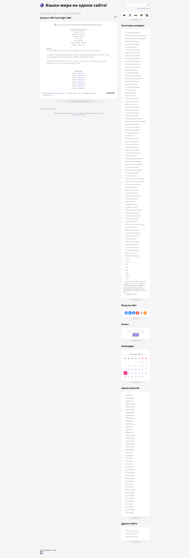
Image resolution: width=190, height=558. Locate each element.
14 (132, 369)
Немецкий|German (132, 167)
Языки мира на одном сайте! (76, 5)
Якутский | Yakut (131, 253)
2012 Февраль (130, 501)
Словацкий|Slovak (132, 193)
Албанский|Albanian (132, 41)
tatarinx (93, 93)
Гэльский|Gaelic (131, 90)
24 (142, 373)
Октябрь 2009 (136, 354)
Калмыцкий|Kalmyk (132, 124)
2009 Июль (129, 430)
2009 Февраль (130, 418)
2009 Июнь (129, 427)
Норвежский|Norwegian (134, 170)
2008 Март (129, 395)
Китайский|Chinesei (132, 133)
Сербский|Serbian (132, 190)
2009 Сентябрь (131, 435)
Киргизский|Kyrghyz (133, 130)
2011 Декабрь (130, 498)
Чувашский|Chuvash (133, 242)
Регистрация (141, 8)
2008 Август (129, 401)
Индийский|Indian (132, 99)
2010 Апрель (130, 455)
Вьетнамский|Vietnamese (134, 79)
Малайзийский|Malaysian (134, 159)
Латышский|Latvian (132, 150)
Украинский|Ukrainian (133, 216)
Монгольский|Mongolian (134, 164)
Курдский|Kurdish (132, 141)
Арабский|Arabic (131, 47)
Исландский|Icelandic (133, 107)
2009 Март (129, 421)
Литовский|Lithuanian (133, 153)
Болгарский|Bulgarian (133, 61)
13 (129, 369)
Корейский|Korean (132, 139)
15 (136, 369)
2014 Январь (130, 513)
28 (132, 376)
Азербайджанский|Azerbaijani (136, 38)
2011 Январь (130, 481)
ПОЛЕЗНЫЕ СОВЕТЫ (132, 256)
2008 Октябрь (130, 407)
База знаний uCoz (132, 537)
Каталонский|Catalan (133, 127)
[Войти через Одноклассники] (145, 313)
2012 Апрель (130, 507)
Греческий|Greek (131, 84)
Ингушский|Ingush (132, 101)
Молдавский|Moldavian (134, 161)
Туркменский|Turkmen (133, 210)
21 (132, 373)
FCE (127, 264)
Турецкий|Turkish (132, 207)
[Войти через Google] (141, 313)
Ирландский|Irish (132, 104)
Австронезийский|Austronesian (136, 36)
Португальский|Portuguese (135, 179)
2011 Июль (129, 484)
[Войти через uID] (126, 313)
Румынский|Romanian (133, 184)
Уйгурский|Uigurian (132, 219)
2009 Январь (130, 415)
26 (125, 376)
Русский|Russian (131, 187)
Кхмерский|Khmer (132, 144)
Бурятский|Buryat (132, 70)
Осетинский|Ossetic (132, 173)
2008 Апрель (130, 398)
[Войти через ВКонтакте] (130, 313)
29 (136, 376)
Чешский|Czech (131, 239)
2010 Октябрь (130, 473)
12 (125, 369)
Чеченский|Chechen (133, 236)
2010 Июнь (129, 461)
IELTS (127, 262)
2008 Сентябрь (131, 404)
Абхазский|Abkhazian (133, 33)
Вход (148, 8)
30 (139, 376)
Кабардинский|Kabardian (134, 119)
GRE (127, 273)
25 (146, 373)
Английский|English (58, 93)
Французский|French (133, 230)
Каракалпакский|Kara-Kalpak (135, 121)
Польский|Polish (131, 176)
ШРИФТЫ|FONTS (131, 294)
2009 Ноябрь (130, 441)
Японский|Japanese (132, 250)
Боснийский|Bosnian (133, 64)
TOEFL (128, 259)
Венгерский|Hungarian (133, 76)
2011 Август (129, 487)
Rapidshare (81, 73)
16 (139, 369)
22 (136, 373)
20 (129, 373)
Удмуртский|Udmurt (133, 213)
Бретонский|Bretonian (133, 67)
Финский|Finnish (131, 227)
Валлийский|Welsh (132, 73)
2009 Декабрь (130, 444)
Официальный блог (132, 531)
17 (142, 369)
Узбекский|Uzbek (132, 222)
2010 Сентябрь (131, 470)
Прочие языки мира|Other (135, 181)
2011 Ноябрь (130, 495)
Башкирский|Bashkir (133, 56)
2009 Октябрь (130, 438)
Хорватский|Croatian (133, 233)
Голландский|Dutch (132, 81)
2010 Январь (130, 447)
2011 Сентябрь (131, 490)
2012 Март (129, 504)
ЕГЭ (127, 279)
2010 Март (129, 453)
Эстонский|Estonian (132, 247)
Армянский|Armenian (133, 50)
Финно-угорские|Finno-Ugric (135, 224)
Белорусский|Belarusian (134, 59)
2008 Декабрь (130, 412)
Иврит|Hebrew (131, 96)
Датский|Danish (131, 93)
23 (139, 373)
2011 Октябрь (130, 493)
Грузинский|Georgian (133, 87)
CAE (127, 267)
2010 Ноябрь (130, 475)
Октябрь (54, 13)
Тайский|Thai (130, 201)
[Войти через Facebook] (133, 313)
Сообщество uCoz (132, 534)
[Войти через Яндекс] (137, 313)
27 (129, 376)
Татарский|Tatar (131, 204)
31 (142, 376)
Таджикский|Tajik (131, 199)
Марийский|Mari (131, 156)
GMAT (127, 276)
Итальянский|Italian (132, 113)
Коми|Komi (129, 136)
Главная (42, 13)
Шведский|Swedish (132, 244)
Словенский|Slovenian (133, 196)
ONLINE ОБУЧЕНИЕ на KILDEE (136, 282)
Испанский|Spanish (132, 110)
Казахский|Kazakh (132, 116)
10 (142, 366)
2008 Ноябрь (130, 410)
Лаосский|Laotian (132, 147)
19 (59, 13)
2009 (48, 13)
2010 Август (129, 467)
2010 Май (129, 458)
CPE (127, 270)
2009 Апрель (130, 424)
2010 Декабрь (130, 478)
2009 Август (129, 432)
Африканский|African (133, 53)
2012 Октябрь (130, 510)
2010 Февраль (130, 450)
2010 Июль (129, 464)
